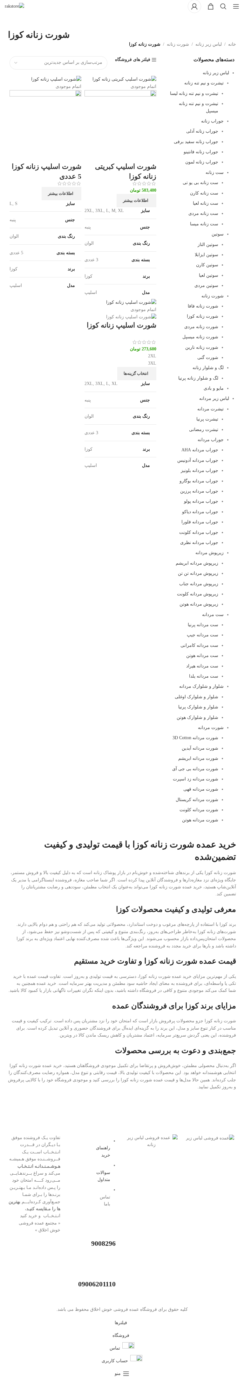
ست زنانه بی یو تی (200, 182)
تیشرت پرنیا (207, 419)
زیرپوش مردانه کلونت (197, 594)
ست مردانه (213, 614)
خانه (232, 44)
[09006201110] (108, 1269)
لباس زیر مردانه (214, 398)
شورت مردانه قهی (200, 789)
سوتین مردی (206, 285)
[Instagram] (228, 1174)
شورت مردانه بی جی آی (195, 768)
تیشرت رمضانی (203, 429)
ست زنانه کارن (204, 193)
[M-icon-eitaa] (228, 1156)
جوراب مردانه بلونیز (199, 470)
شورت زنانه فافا (203, 306)
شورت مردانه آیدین (200, 748)
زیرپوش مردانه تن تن (198, 573)
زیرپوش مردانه (209, 552)
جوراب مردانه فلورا (199, 522)
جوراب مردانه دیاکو (200, 511)
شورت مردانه (211, 727)
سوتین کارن (207, 264)
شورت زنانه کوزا (202, 316)
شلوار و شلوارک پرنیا (198, 707)
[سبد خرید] (210, 6)
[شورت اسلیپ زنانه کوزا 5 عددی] (56, 79)
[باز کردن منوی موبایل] (236, 6)
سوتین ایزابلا (206, 254)
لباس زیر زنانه (208, 44)
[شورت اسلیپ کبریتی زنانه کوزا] (124, 79)
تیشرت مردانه (210, 409)
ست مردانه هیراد (202, 666)
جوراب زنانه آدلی (202, 131)
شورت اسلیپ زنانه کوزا (121, 325)
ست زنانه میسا (204, 224)
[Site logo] (14, 5)
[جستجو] (223, 6)
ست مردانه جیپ (202, 635)
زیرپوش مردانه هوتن (199, 604)
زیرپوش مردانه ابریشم (197, 563)
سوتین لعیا (208, 275)
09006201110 (97, 1284)
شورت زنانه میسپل (200, 337)
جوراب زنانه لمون (201, 162)
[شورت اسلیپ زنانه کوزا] (131, 302)
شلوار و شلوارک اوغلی (196, 696)
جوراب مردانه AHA (199, 450)
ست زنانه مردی (203, 213)
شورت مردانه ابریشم (198, 758)
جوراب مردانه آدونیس (197, 460)
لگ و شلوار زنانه (208, 367)
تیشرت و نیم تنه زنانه (204, 83)
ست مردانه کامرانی (199, 645)
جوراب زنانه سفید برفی (196, 141)
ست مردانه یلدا (203, 676)
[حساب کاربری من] (194, 6)
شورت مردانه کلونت (199, 809)
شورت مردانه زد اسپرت (195, 779)
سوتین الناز (208, 244)
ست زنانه (215, 172)
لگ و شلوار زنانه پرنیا (198, 378)
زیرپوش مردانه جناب (198, 583)
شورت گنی (207, 357)
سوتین (218, 234)
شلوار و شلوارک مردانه (201, 686)
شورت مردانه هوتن (200, 820)
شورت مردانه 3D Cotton (195, 737)
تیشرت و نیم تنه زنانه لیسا (194, 93)
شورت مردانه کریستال (197, 799)
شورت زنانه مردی (201, 326)
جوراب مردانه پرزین (199, 491)
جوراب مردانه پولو (201, 501)
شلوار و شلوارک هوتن (197, 717)
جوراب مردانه (211, 439)
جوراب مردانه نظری (199, 542)
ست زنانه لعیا (205, 203)
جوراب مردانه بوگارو (199, 481)
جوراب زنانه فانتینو (201, 151)
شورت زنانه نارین (201, 347)
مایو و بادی (214, 388)
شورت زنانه (178, 44)
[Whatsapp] (211, 1156)
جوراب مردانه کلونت (198, 532)
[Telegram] (194, 1156)
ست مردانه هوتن (202, 655)
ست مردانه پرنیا (203, 624)
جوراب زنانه (212, 121)
